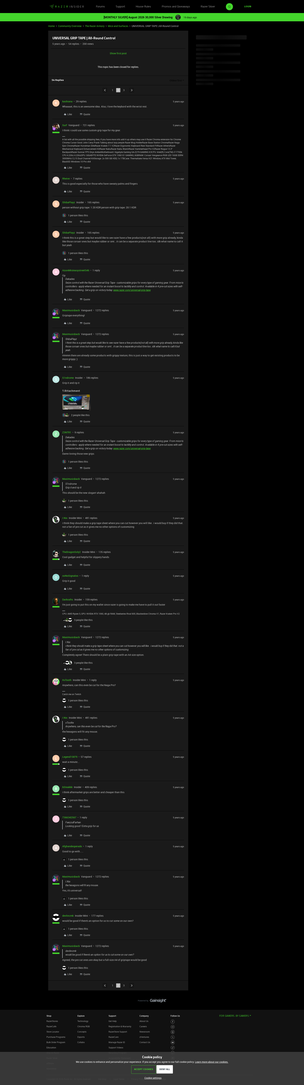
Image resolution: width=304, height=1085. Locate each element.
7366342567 (69, 817)
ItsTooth (66, 680)
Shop (48, 1015)
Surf (64, 125)
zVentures (144, 1037)
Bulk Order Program (55, 1042)
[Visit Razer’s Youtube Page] (172, 1042)
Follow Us (175, 1015)
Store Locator (52, 1031)
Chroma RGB (83, 1026)
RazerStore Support (118, 1031)
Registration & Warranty (120, 1026)
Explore (80, 1015)
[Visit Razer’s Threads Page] (172, 1032)
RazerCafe (51, 1026)
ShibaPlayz (68, 202)
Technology (82, 1021)
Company (144, 1015)
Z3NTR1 (66, 432)
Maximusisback (71, 310)
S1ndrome (68, 377)
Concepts (81, 1031)
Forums (100, 6)
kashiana (67, 101)
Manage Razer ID (117, 1042)
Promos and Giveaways (176, 6)
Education (51, 1047)
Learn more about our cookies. (211, 1062)
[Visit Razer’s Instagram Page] (172, 1027)
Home (51, 26)
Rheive (66, 178)
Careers (143, 1026)
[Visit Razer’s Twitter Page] (172, 1037)
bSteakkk (67, 787)
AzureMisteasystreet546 (75, 270)
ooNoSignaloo (70, 575)
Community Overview (70, 26)
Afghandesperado (72, 846)
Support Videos (116, 1047)
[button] (247, 6)
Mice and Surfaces (118, 26)
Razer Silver (208, 6)
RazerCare (113, 1037)
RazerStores (52, 1021)
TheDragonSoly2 (71, 552)
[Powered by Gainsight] (152, 1001)
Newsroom (145, 1031)
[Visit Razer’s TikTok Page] (172, 1048)
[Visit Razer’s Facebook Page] (172, 1021)
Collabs (81, 1042)
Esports (81, 1037)
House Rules (143, 6)
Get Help (113, 1021)
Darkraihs (67, 599)
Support (120, 6)
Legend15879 (69, 756)
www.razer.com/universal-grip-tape (132, 290)
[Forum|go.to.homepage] (66, 6)
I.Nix (64, 518)
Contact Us (145, 1042)
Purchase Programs (55, 1037)
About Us (144, 1021)
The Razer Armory (94, 26)
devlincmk (68, 915)
